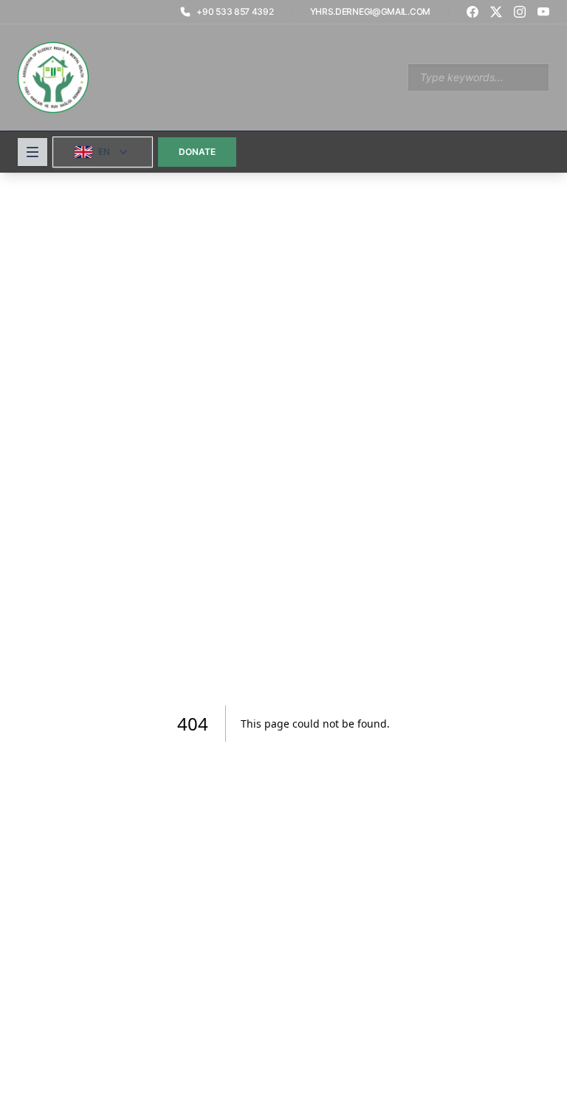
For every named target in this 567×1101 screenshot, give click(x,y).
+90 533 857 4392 (234, 11)
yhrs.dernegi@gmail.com (370, 11)
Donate (197, 151)
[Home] (53, 77)
